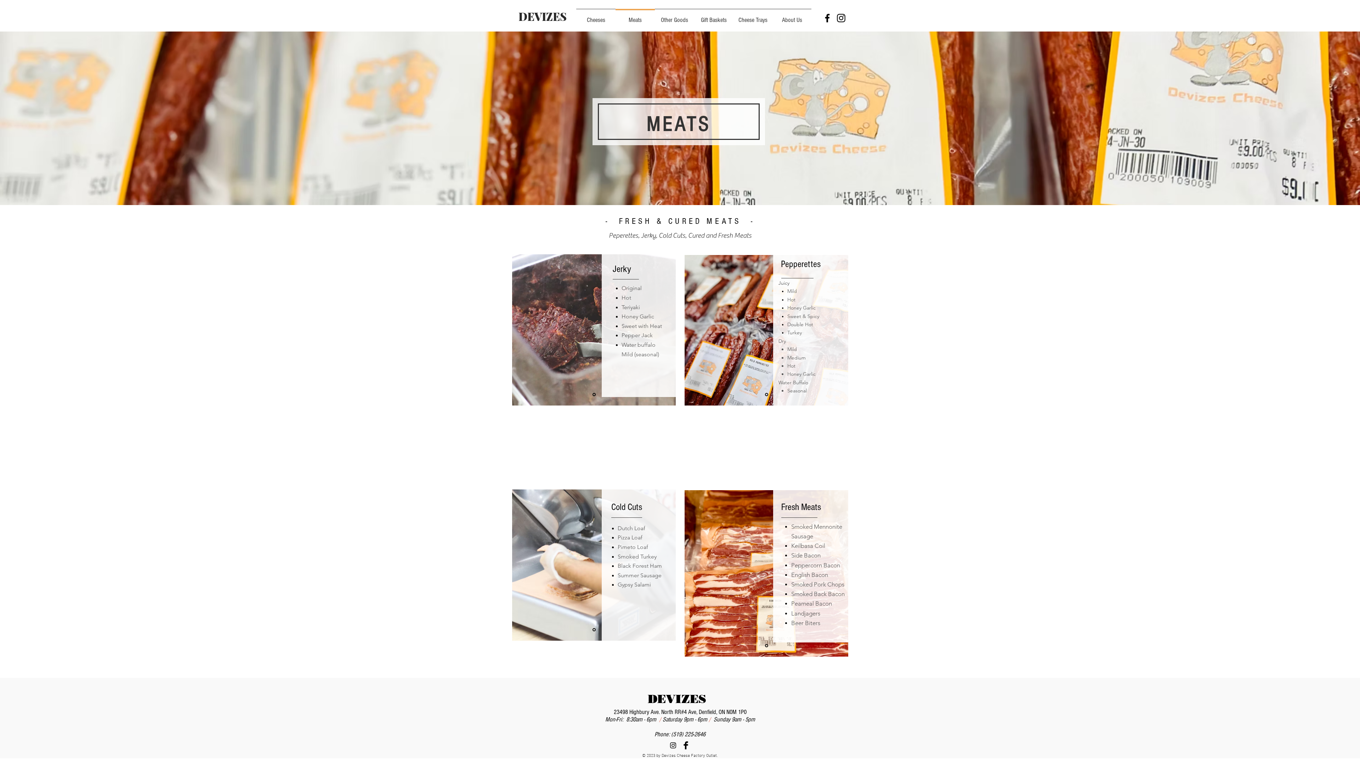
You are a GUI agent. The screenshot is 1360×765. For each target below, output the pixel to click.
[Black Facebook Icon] (827, 18)
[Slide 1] (594, 394)
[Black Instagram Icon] (841, 18)
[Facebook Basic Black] (686, 745)
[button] (791, 17)
